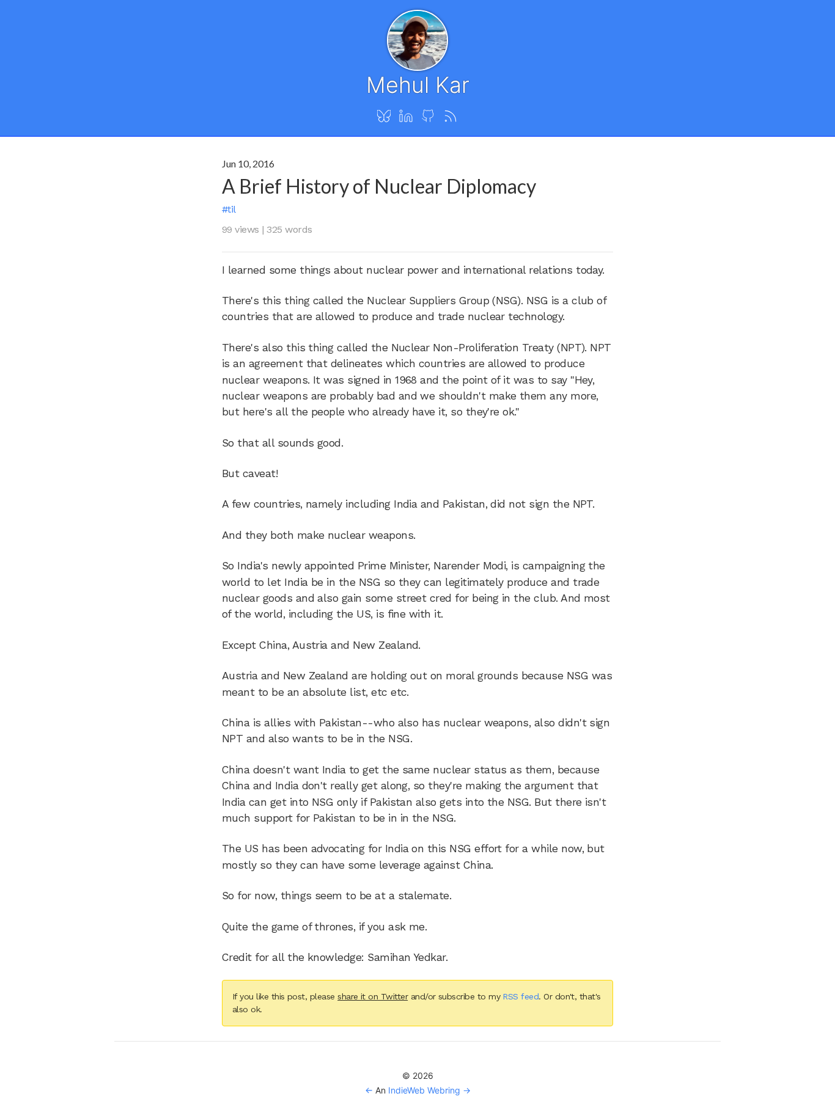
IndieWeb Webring (424, 1090)
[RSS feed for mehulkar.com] (450, 117)
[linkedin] (406, 117)
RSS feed (520, 996)
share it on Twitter (372, 996)
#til (229, 209)
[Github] (428, 117)
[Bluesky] (384, 116)
